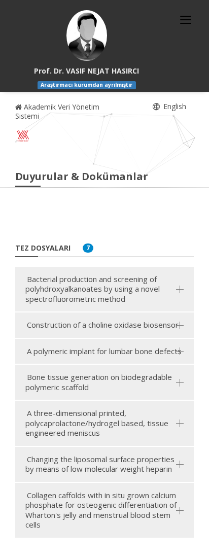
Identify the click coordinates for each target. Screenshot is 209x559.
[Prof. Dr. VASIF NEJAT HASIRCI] (86, 35)
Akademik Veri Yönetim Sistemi (57, 111)
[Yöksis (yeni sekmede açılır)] (22, 136)
